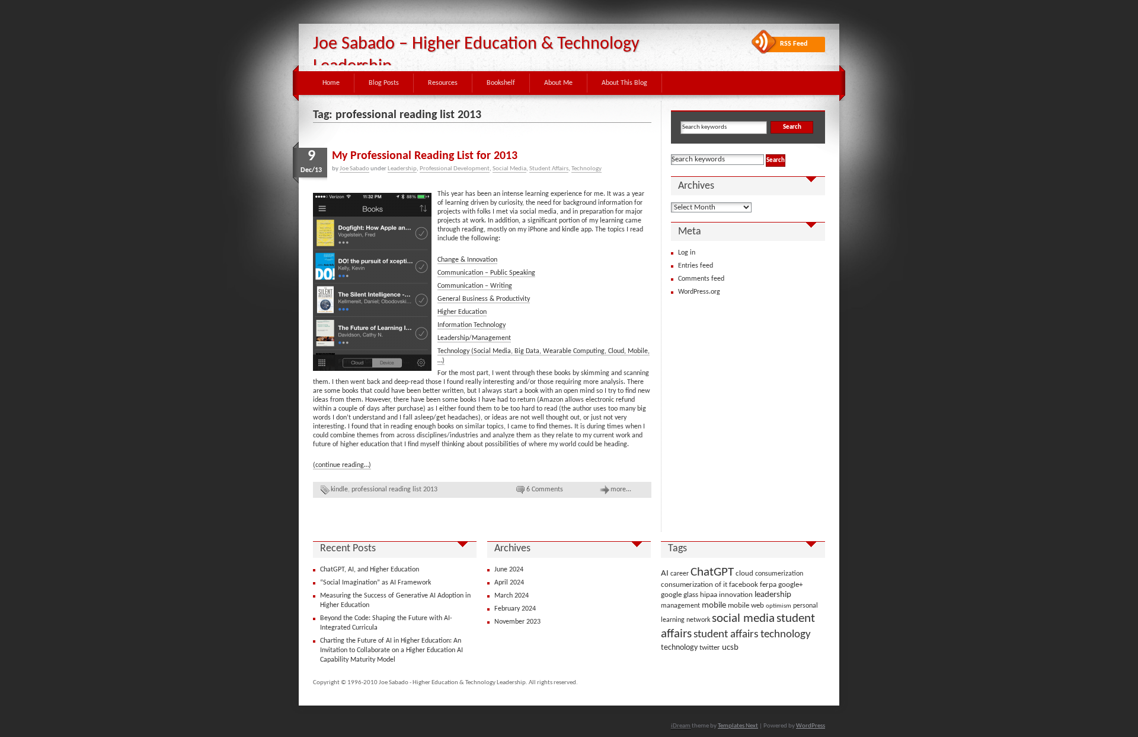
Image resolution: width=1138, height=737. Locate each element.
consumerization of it (694, 585)
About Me (558, 83)
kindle (339, 489)
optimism (778, 606)
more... (620, 489)
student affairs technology (752, 634)
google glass (679, 595)
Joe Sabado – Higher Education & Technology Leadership (476, 55)
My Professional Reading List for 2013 (424, 156)
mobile (714, 605)
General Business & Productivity (483, 299)
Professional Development (455, 169)
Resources (443, 83)
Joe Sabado (354, 169)
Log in (686, 252)
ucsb (730, 647)
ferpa (768, 585)
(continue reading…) (342, 465)
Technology (586, 169)
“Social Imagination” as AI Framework (375, 582)
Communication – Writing (474, 286)
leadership (773, 594)
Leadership (402, 169)
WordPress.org (699, 292)
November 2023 (517, 621)
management (680, 605)
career (679, 573)
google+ (790, 585)
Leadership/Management (474, 338)
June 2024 (508, 569)
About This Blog (624, 83)
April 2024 (509, 582)
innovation (736, 595)
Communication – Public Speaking (486, 273)
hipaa (708, 595)
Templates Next (738, 726)
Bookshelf (501, 83)
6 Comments (544, 489)
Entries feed (695, 265)
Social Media (509, 169)
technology (679, 647)
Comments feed (701, 278)
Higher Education (462, 312)
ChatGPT (712, 572)
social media (743, 619)
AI (665, 573)
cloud (744, 573)
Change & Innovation (467, 259)
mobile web (746, 605)
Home (331, 83)
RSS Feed (793, 43)
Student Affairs (548, 169)
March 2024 (511, 595)
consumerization (779, 573)
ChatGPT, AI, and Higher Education (369, 569)
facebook (743, 585)
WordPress (810, 726)
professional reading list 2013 (394, 489)
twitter (709, 648)
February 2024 (515, 608)
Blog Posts (384, 83)
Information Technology (471, 325)
